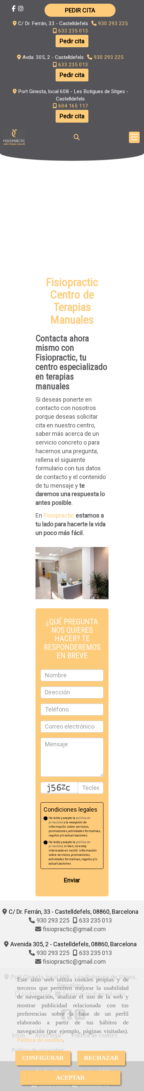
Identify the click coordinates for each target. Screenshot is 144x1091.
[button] (80, 10)
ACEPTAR (70, 1077)
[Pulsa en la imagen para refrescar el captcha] (59, 787)
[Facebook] (13, 8)
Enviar (72, 880)
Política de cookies (40, 1039)
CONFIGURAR (43, 1057)
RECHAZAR (101, 1057)
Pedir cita (72, 41)
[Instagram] (20, 8)
